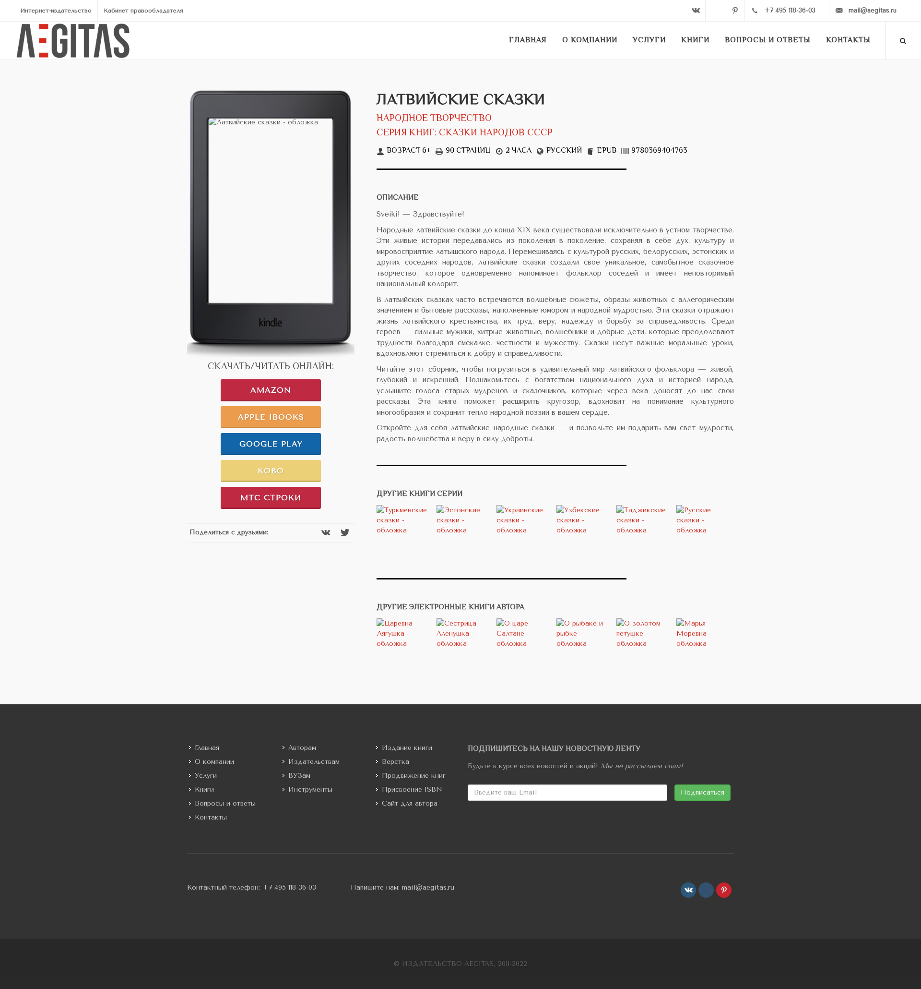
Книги (204, 789)
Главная (207, 748)
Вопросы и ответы (225, 803)
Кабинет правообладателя (143, 10)
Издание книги (407, 748)
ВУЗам (299, 776)
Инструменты (310, 789)
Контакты (211, 817)
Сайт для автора (409, 803)
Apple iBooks (271, 417)
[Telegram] (715, 10)
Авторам (302, 748)
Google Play (271, 443)
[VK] (695, 10)
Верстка (395, 762)
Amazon (270, 390)
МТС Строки (270, 497)
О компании (214, 762)
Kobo (271, 470)
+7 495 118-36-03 (289, 887)
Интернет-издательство (56, 10)
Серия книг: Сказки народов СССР (465, 133)
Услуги (206, 776)
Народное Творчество (434, 118)
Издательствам (314, 762)
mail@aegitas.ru (428, 887)
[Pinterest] (734, 10)
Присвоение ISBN (412, 789)
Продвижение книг (414, 776)
